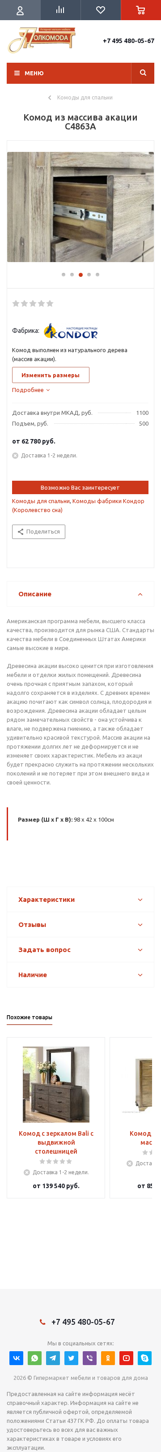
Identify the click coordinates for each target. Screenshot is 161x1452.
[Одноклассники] (108, 1358)
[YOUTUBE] (126, 1358)
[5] (50, 303)
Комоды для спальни (41, 501)
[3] (33, 303)
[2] (25, 303)
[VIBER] (90, 1358)
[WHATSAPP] (35, 1358)
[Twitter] (71, 1358)
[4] (42, 303)
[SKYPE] (145, 1358)
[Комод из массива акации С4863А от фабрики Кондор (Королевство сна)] (80, 210)
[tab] (31, 389)
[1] (16, 303)
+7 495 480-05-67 (128, 41)
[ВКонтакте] (16, 1358)
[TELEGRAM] (53, 1358)
